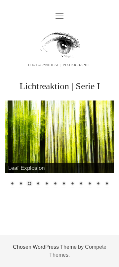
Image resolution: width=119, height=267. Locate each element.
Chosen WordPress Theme (45, 247)
